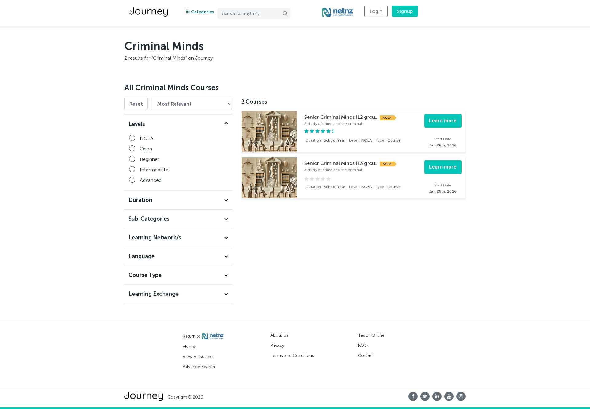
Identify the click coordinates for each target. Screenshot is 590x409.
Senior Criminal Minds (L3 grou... (342, 163)
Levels (136, 124)
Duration (140, 200)
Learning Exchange (153, 294)
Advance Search (199, 366)
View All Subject (198, 356)
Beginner (149, 159)
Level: (360, 140)
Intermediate (154, 170)
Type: (388, 140)
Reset (136, 104)
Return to (192, 336)
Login (376, 11)
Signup (405, 11)
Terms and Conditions (292, 355)
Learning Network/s (154, 237)
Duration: (325, 140)
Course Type (145, 275)
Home (189, 346)
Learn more (443, 121)
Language (141, 256)
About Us (279, 335)
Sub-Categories (149, 218)
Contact (366, 355)
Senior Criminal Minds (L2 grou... (342, 117)
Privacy (277, 345)
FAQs (363, 345)
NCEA (146, 138)
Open (146, 149)
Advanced (151, 180)
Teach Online (371, 335)
